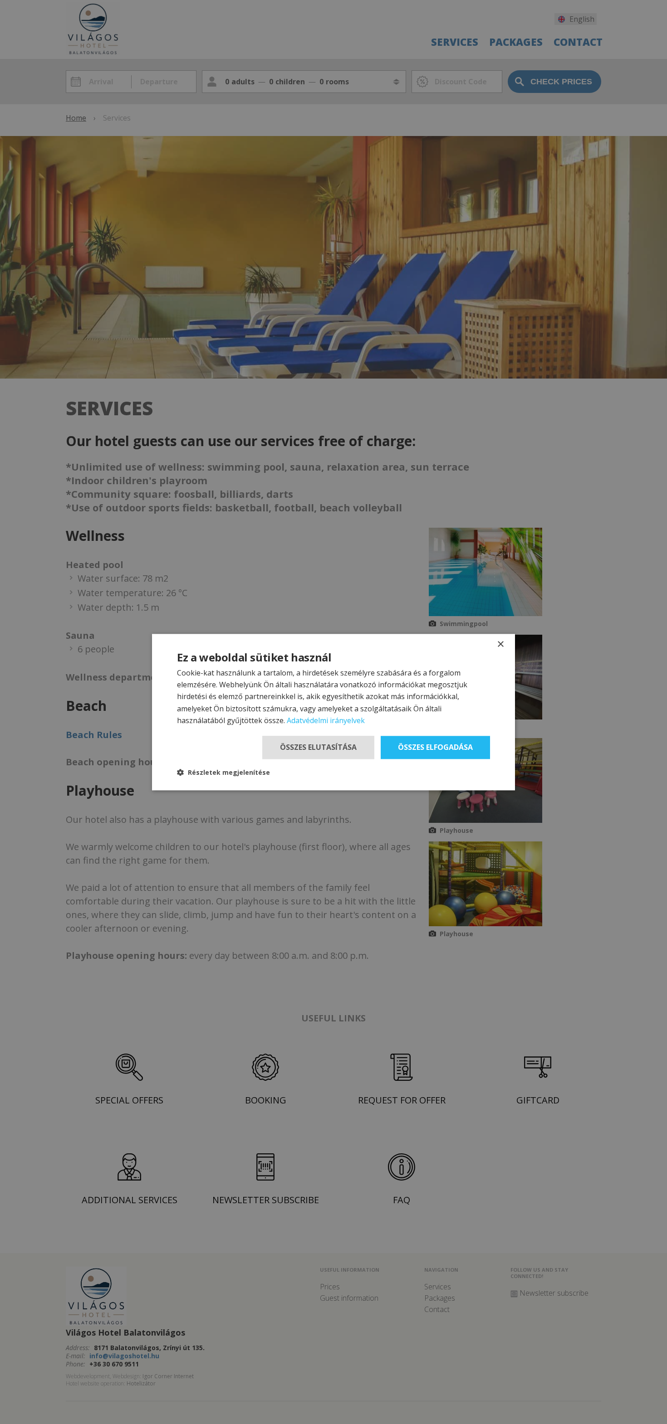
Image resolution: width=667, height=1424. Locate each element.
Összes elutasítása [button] (318, 747)
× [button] (500, 644)
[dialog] (333, 712)
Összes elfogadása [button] (435, 747)
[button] (223, 772)
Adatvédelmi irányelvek (326, 721)
